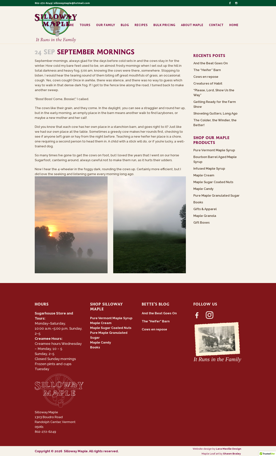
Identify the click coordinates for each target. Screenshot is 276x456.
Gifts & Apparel (205, 209)
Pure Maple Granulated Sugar (216, 195)
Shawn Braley (232, 453)
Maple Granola (204, 216)
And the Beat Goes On (210, 63)
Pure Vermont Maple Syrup (214, 150)
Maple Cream (203, 175)
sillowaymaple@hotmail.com (72, 3)
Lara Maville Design (228, 448)
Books (198, 202)
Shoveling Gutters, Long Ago (215, 113)
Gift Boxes (201, 222)
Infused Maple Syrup (209, 168)
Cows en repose (205, 77)
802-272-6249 (43, 3)
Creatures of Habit (207, 83)
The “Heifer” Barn (207, 70)
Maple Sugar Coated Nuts (213, 182)
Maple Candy (203, 189)
